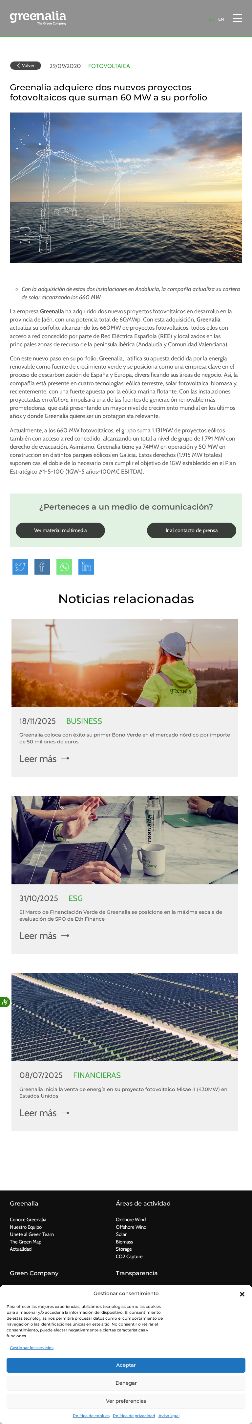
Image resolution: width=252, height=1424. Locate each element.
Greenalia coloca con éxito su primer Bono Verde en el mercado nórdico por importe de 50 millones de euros (124, 738)
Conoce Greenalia (28, 1220)
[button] (242, 1293)
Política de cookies (91, 1415)
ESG (76, 898)
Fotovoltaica (109, 66)
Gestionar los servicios (31, 1347)
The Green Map (25, 1242)
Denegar (126, 1383)
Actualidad (21, 1249)
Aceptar (126, 1365)
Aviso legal (168, 1415)
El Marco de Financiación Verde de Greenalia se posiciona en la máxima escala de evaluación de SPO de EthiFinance (120, 915)
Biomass (124, 1242)
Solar (121, 1234)
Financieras (97, 1075)
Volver (28, 65)
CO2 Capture (129, 1256)
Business (84, 721)
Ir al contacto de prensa (192, 530)
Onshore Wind (131, 1220)
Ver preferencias (126, 1401)
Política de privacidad (134, 1415)
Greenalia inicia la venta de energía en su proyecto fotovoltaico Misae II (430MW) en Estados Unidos (123, 1092)
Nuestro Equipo (26, 1227)
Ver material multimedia (60, 530)
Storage (124, 1249)
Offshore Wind (131, 1227)
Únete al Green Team (32, 1234)
